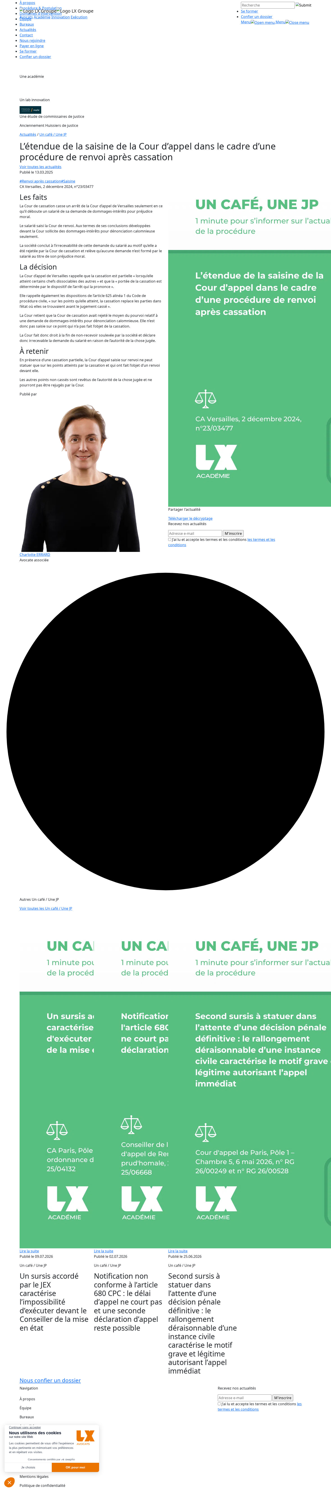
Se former (249, 11)
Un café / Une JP (53, 134)
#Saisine (68, 181)
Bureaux (27, 1416)
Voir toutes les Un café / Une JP (46, 908)
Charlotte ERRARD (35, 554)
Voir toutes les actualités (40, 166)
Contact (26, 35)
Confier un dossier (256, 16)
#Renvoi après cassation (40, 181)
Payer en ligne (32, 45)
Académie (42, 17)
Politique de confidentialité (42, 1485)
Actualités (28, 29)
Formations (29, 1434)
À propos (27, 1398)
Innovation (60, 17)
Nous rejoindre (32, 40)
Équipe (25, 1407)
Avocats (26, 17)
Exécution (79, 17)
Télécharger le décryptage (190, 518)
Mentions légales (34, 1476)
